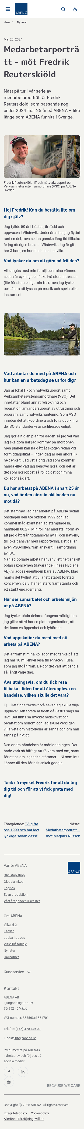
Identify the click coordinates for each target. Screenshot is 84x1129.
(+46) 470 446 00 (28, 1029)
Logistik (9, 888)
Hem (7, 22)
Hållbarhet (11, 957)
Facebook (9, 1072)
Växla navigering (8, 9)
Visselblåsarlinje (15, 944)
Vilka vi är (11, 924)
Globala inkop (14, 881)
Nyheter (22, 22)
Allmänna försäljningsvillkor (24, 1119)
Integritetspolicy (15, 1113)
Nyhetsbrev (9, 1082)
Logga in (75, 9)
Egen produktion (16, 894)
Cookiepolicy (40, 1113)
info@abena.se (25, 1038)
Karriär (9, 931)
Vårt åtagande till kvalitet (22, 901)
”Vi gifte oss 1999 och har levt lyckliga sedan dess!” (21, 830)
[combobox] (63, 9)
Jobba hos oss (14, 937)
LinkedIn (23, 1072)
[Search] (63, 9)
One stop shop (14, 875)
